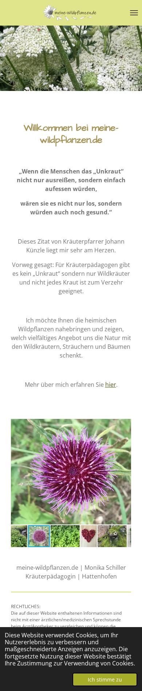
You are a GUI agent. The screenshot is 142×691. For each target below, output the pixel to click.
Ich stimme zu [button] (105, 679)
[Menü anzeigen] (134, 13)
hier (110, 385)
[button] (124, 425)
